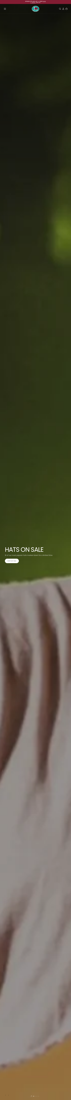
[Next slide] (9, 1095)
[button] (5, 9)
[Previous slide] (5, 1095)
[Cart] (66, 8)
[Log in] (63, 8)
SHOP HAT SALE (11, 561)
